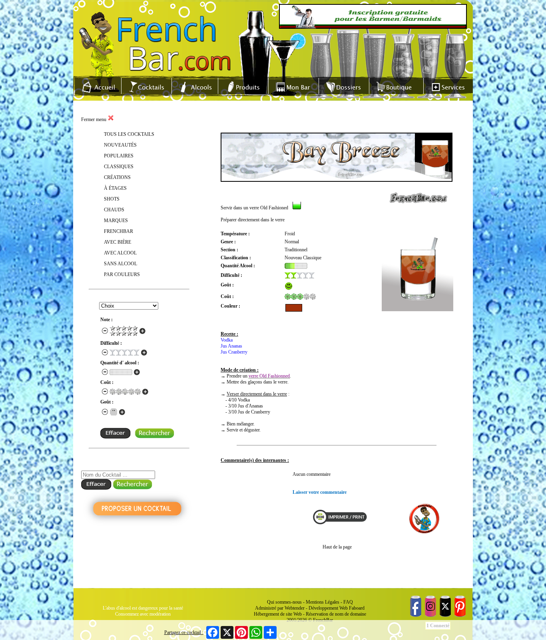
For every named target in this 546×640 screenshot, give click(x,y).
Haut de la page (337, 547)
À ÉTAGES (115, 188)
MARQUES (116, 220)
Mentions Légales (322, 602)
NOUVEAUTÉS (120, 145)
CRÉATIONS (117, 177)
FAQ (348, 602)
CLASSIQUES (119, 166)
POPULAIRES (119, 156)
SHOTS (112, 199)
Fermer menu (94, 119)
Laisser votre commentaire (320, 492)
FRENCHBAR (118, 231)
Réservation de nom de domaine (336, 614)
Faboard (357, 608)
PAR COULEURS (122, 274)
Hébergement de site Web (278, 614)
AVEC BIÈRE (117, 242)
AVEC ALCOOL (120, 253)
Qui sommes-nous (284, 602)
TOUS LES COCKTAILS (129, 134)
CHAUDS (114, 210)
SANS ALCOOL (120, 263)
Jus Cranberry (234, 352)
